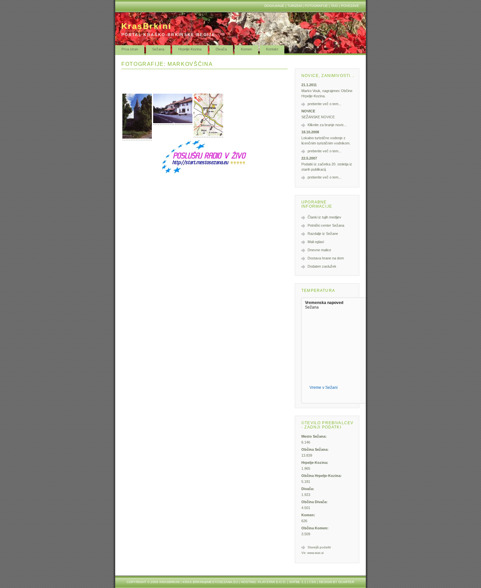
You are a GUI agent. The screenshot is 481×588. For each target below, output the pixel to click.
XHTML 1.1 (297, 582)
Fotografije (316, 6)
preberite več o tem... (324, 104)
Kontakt (272, 49)
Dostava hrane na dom (326, 258)
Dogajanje (274, 6)
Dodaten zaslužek (322, 266)
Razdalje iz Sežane (323, 234)
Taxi (334, 6)
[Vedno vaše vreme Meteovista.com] (326, 396)
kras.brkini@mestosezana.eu (210, 582)
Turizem (294, 6)
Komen (246, 49)
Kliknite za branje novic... (327, 125)
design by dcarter (336, 582)
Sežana (158, 49)
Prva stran (129, 49)
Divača (221, 49)
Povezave (350, 6)
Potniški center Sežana (326, 225)
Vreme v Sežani (324, 388)
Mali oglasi (316, 242)
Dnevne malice (319, 250)
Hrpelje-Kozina (190, 49)
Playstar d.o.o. (272, 582)
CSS (312, 582)
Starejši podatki (319, 547)
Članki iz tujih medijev (324, 217)
